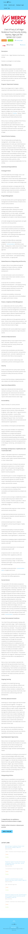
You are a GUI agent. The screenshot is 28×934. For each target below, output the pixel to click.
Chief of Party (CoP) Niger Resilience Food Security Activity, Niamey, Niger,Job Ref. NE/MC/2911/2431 (14, 33)
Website (23, 44)
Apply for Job (7, 831)
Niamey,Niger (19, 40)
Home (5, 5)
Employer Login (20, 5)
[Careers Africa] (7, 2)
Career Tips (7, 8)
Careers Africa (13, 927)
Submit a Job (11, 5)
